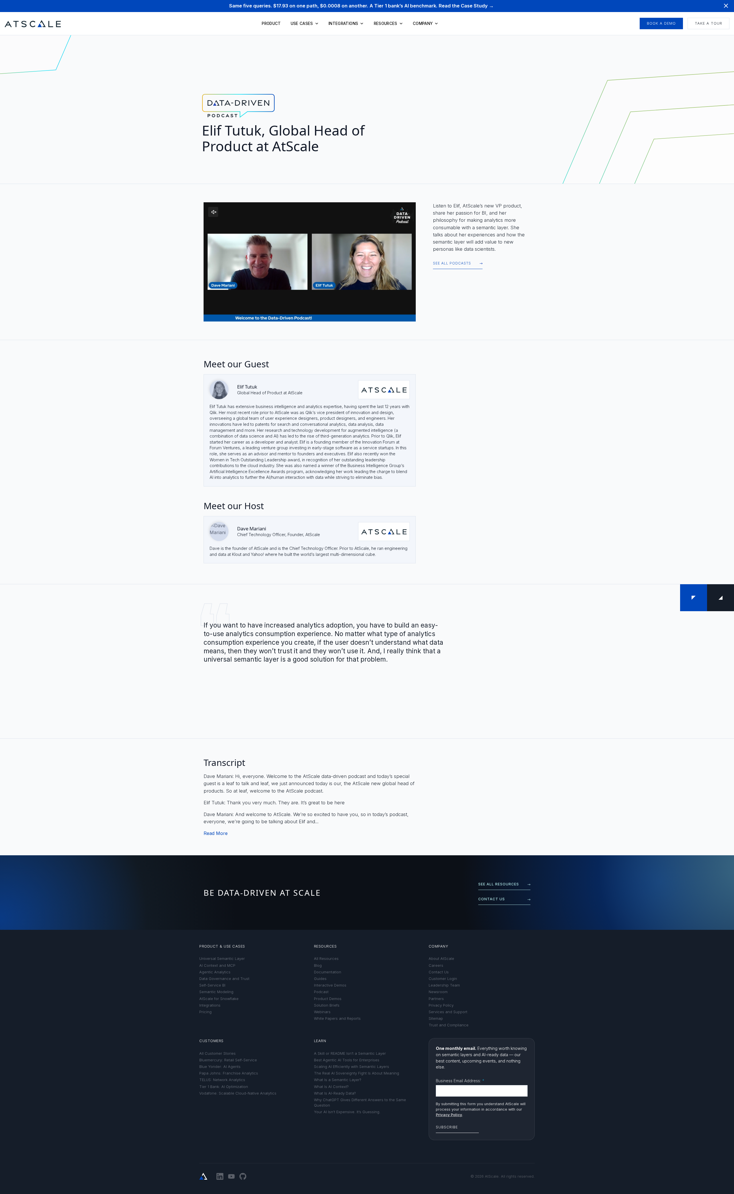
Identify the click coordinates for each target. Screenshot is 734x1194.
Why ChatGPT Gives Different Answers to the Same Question (360, 1102)
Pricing (205, 1012)
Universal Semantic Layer (222, 958)
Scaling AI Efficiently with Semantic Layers (351, 1066)
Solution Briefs (326, 1005)
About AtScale (441, 958)
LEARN (320, 1041)
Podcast (321, 992)
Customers (211, 1041)
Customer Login (443, 979)
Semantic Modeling (216, 992)
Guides (320, 979)
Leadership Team (444, 985)
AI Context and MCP (217, 965)
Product (271, 23)
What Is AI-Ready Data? (335, 1093)
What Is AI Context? (331, 1087)
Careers (436, 965)
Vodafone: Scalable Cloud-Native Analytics (237, 1093)
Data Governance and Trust (224, 979)
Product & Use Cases (222, 946)
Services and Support (448, 1012)
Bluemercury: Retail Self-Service (228, 1060)
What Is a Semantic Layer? (337, 1080)
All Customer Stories (217, 1053)
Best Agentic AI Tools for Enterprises (346, 1060)
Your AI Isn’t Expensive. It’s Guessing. (347, 1112)
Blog (318, 965)
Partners (436, 999)
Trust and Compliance (448, 1025)
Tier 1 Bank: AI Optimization (223, 1087)
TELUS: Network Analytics (222, 1080)
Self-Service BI (212, 985)
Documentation (327, 972)
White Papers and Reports (337, 1018)
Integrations (343, 23)
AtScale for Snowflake (219, 999)
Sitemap (436, 1018)
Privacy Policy (441, 1005)
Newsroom (438, 992)
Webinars (322, 1012)
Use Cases (302, 23)
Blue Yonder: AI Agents (220, 1066)
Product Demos (327, 999)
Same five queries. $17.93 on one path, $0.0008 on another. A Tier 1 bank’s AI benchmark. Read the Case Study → (361, 6)
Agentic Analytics (215, 972)
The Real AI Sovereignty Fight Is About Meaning (356, 1073)
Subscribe (447, 1127)
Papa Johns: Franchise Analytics (228, 1073)
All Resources (326, 958)
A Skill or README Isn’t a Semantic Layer (350, 1053)
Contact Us (439, 972)
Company (423, 23)
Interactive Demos (330, 985)
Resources (385, 23)
